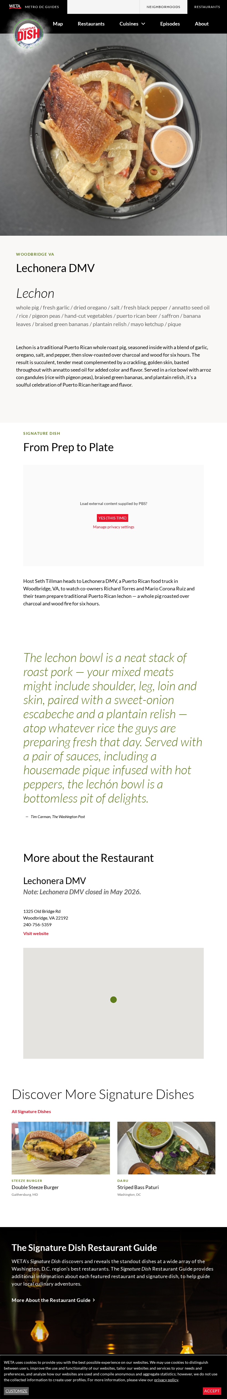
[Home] (27, 35)
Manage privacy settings (113, 526)
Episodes (170, 24)
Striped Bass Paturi (138, 1187)
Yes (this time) (113, 518)
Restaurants (207, 7)
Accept (212, 1390)
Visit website (36, 933)
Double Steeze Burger (35, 1187)
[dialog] (113, 1377)
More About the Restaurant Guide (51, 1300)
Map (58, 24)
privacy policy (166, 1379)
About (202, 24)
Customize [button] (16, 1390)
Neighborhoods (163, 7)
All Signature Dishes (31, 1111)
